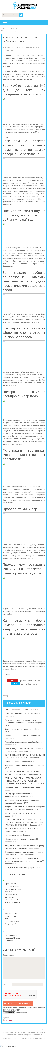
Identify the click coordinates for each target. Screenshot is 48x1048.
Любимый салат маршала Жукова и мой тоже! (12, 938)
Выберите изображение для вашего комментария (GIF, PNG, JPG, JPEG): (24, 1008)
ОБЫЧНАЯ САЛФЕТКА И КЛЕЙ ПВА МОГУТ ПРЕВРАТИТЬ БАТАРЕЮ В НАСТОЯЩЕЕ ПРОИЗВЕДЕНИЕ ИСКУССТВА (23, 781)
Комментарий (8, 955)
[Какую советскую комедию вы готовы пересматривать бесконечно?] (13, 910)
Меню (4, 23)
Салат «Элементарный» (14, 710)
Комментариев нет (35, 47)
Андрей (7, 47)
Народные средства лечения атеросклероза (23, 787)
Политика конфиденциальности (33, 1038)
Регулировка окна (12, 835)
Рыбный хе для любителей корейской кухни (23, 742)
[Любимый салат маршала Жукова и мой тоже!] (13, 931)
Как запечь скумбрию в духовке (18, 729)
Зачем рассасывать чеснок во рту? (19, 765)
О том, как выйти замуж (15, 868)
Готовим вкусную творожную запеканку (22, 713)
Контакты (7, 1038)
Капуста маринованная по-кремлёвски (21, 736)
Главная (4, 28)
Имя (4, 984)
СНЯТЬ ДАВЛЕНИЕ (12, 761)
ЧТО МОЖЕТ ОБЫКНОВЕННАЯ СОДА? (20, 813)
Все (12, 28)
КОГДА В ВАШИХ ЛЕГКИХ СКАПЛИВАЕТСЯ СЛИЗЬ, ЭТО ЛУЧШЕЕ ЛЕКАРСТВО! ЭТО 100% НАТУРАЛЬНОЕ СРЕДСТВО (24, 822)
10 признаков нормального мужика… (20, 839)
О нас (16, 1038)
